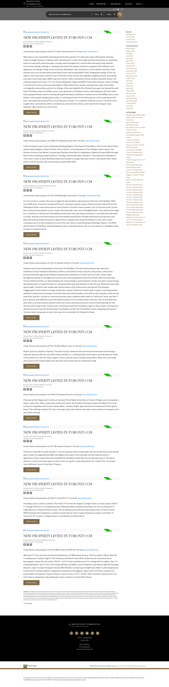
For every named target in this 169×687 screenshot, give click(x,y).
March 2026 (130, 63)
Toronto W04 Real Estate (83, 598)
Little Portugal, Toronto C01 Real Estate (36, 594)
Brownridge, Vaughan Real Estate (31, 593)
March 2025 (130, 91)
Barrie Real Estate (77, 591)
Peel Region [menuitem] (115, 4)
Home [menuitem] (91, 4)
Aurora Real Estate (67, 591)
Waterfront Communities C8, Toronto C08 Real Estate (44, 599)
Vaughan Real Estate (94, 598)
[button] (71, 633)
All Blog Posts (131, 34)
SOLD (122, 9)
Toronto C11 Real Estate (102, 596)
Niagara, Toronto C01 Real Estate (105, 594)
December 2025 (131, 68)
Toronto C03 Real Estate (66, 596)
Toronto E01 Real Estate (33, 598)
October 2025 (131, 73)
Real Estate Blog (131, 42)
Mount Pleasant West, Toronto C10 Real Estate (70, 594)
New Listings (130, 37)
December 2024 (131, 98)
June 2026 (129, 56)
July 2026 (129, 53)
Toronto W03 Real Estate (70, 598)
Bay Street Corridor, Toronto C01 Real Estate (93, 591)
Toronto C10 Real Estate (90, 596)
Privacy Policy (121, 666)
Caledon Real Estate (45, 593)
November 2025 (131, 71)
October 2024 (131, 103)
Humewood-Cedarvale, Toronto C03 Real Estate (94, 593)
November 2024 (131, 101)
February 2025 (131, 93)
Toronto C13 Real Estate (134, 200)
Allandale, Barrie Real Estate (37, 591)
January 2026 (130, 66)
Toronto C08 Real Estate (78, 596)
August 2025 (130, 78)
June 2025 (129, 83)
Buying (128, 4)
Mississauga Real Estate (53, 594)
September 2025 (131, 76)
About (139, 4)
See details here (91, 51)
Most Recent (130, 48)
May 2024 (129, 108)
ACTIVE (115, 9)
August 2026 (130, 51)
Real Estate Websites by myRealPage (135, 666)
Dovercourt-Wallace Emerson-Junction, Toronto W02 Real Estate (66, 593)
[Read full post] (71, 33)
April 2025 (129, 88)
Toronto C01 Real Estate (36, 43)
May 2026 (129, 58)
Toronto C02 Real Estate (54, 596)
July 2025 (129, 81)
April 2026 (129, 61)
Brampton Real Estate (109, 591)
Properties (101, 4)
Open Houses (130, 39)
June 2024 (129, 106)
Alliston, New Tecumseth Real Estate (53, 591)
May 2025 (129, 86)
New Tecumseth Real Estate (89, 594)
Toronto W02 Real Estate (58, 598)
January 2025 (130, 96)
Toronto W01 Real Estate (45, 598)
